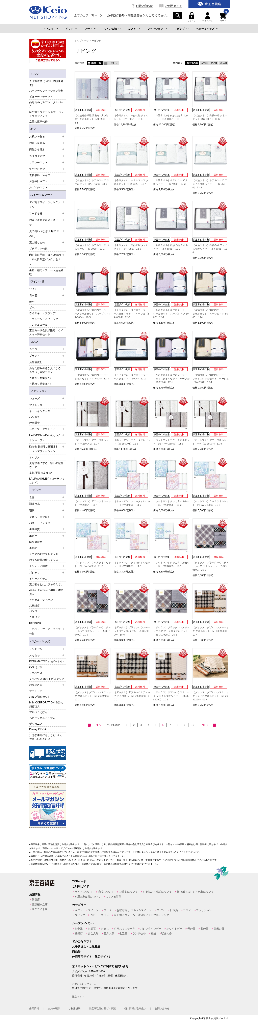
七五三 (123, 933)
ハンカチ (34, 417)
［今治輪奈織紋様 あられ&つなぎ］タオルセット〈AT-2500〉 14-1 (92, 119)
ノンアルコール (38, 324)
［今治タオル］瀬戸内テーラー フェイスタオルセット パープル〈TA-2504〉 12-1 (171, 379)
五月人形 (109, 933)
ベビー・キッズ (40, 641)
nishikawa (35, 622)
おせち (105, 928)
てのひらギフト (82, 941)
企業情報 (34, 1008)
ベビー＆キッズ (205, 28)
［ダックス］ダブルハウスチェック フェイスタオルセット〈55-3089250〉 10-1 (171, 696)
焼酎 (31, 301)
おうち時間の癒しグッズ (43, 559)
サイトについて (84, 891)
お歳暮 (92, 928)
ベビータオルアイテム (42, 717)
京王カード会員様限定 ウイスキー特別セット (46, 332)
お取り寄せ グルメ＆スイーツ (134, 910)
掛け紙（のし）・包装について (195, 891)
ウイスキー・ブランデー (43, 313)
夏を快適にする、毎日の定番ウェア (46, 465)
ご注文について (128, 891)
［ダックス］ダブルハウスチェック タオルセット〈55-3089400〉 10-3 (93, 696)
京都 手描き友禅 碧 (40, 472)
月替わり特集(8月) (40, 383)
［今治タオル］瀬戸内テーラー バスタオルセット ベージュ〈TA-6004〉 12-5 (131, 314)
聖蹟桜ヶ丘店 (40, 904)
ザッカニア (35, 723)
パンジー (34, 611)
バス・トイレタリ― (41, 523)
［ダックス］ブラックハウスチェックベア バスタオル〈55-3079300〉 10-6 (132, 631)
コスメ (132, 28)
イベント (49, 28)
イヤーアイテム (38, 578)
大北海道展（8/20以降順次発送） (46, 83)
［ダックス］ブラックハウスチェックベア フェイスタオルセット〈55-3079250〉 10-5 (171, 631)
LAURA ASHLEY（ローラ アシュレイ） (47, 480)
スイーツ (93, 910)
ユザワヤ (34, 617)
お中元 (79, 928)
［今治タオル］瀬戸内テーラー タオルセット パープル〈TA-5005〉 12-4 (171, 314)
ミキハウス (35, 672)
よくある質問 (113, 896)
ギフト (69, 28)
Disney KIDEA (37, 729)
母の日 (191, 928)
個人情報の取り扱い (135, 1008)
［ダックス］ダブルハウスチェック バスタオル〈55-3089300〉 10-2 (132, 696)
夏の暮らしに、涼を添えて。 (46, 584)
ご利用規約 (74, 1008)
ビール (33, 307)
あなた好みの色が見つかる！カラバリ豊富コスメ (46, 370)
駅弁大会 (166, 933)
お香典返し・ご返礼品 (86, 946)
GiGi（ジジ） (37, 667)
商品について (106, 891)
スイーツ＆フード (41, 194)
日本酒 (174, 910)
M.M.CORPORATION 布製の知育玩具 (46, 704)
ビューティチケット (41, 96)
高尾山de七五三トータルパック (46, 104)
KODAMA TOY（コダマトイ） (47, 661)
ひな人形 (93, 933)
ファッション (155, 28)
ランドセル (139, 933)
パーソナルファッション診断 (46, 90)
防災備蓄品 (35, 541)
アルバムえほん (38, 712)
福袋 (153, 933)
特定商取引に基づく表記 (102, 1008)
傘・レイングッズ (39, 411)
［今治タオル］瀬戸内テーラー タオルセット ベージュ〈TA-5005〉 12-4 (210, 314)
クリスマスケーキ (124, 928)
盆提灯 (79, 933)
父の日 (204, 928)
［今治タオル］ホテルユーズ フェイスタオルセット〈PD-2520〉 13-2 (209, 184)
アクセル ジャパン (41, 599)
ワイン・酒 (37, 281)
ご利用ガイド (173, 5)
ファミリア (35, 691)
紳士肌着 (34, 422)
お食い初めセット (39, 696)
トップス (34, 457)
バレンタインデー (150, 928)
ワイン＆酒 (110, 28)
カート (223, 17)
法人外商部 (54, 1008)
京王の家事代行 (38, 121)
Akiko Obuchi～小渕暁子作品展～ (46, 592)
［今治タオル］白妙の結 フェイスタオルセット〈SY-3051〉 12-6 (210, 249)
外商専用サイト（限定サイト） (92, 956)
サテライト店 (40, 909)
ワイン (161, 910)
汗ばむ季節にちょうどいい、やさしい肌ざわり (46, 737)
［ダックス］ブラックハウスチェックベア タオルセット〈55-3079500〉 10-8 (210, 566)
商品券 (76, 951)
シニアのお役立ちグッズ (43, 554)
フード (89, 28)
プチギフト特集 (38, 248)
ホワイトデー (174, 928)
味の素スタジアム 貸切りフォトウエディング (46, 113)
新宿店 (36, 899)
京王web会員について (87, 896)
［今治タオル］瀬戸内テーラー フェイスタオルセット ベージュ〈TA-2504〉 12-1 (210, 379)
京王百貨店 (212, 1018)
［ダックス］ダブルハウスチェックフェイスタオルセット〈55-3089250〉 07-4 (210, 696)
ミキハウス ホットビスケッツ (46, 678)
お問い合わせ (144, 5)
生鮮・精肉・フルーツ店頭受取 (46, 272)
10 (192, 725)
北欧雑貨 (34, 605)
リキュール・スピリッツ (43, 318)
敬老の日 (219, 928)
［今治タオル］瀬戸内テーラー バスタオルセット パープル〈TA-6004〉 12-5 (92, 314)
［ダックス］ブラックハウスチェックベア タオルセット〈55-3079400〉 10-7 (93, 631)
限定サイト (78, 996)
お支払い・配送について (157, 891)
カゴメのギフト (38, 187)
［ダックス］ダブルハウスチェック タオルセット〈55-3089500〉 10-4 (210, 631)
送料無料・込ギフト (41, 175)
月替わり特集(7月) (40, 377)
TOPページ (79, 881)
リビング (179, 28)
